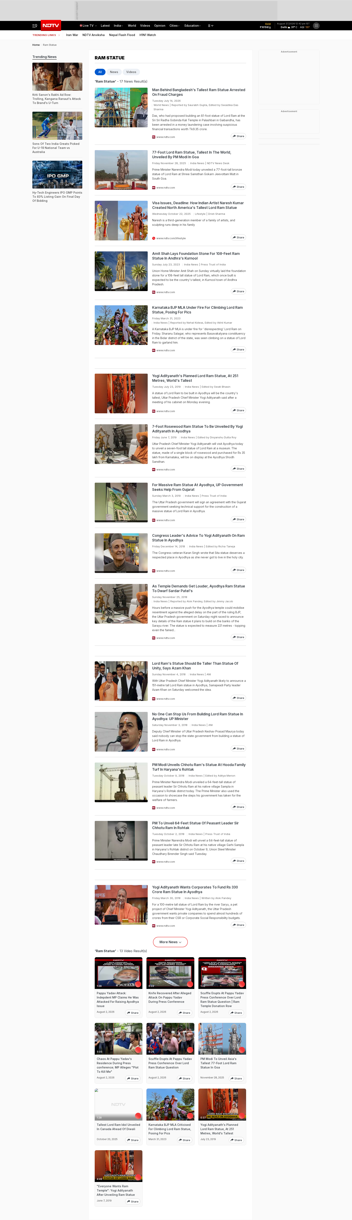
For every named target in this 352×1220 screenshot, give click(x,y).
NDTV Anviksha (93, 35)
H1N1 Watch (148, 35)
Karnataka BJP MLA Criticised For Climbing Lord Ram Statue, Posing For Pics (169, 1129)
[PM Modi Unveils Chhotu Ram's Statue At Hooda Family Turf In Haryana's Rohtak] (121, 786)
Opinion (159, 25)
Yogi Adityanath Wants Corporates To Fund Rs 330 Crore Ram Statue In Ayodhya (195, 889)
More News (169, 942)
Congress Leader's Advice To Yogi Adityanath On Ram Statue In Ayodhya (198, 538)
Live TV (88, 25)
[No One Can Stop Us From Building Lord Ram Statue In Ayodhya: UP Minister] (121, 732)
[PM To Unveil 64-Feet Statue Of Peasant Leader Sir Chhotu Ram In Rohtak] (121, 842)
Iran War (72, 35)
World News (161, 105)
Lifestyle (200, 213)
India (117, 25)
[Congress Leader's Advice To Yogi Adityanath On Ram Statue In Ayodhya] (121, 553)
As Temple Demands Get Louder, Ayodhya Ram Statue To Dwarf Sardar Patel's (198, 588)
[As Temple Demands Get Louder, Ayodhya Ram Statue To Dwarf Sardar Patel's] (121, 612)
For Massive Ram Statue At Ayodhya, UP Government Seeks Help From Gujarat (197, 487)
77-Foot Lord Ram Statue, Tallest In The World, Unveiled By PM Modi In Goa (191, 154)
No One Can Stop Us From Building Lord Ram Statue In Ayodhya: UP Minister (197, 716)
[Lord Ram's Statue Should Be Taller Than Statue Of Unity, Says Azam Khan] (121, 681)
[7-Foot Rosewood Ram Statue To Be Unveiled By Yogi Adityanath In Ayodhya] (121, 448)
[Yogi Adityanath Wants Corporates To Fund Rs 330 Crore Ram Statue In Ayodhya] (121, 906)
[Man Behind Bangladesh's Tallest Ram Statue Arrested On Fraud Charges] (121, 113)
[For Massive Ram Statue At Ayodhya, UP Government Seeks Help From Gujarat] (121, 502)
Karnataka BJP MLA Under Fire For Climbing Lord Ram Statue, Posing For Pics (197, 310)
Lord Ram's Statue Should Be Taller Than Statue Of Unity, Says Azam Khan (195, 665)
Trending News (44, 57)
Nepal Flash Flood (122, 35)
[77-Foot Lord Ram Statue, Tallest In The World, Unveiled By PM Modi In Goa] (121, 170)
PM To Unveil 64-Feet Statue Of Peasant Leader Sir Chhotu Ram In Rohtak (195, 825)
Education (192, 25)
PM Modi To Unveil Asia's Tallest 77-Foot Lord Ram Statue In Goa (218, 1063)
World (132, 25)
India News (197, 163)
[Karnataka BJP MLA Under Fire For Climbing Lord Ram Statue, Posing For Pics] (121, 328)
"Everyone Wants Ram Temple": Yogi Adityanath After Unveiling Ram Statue (116, 1190)
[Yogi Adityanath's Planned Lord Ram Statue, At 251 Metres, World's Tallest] (121, 393)
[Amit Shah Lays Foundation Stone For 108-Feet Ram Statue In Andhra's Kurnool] (121, 272)
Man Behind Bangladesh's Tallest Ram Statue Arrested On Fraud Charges (198, 92)
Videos (145, 25)
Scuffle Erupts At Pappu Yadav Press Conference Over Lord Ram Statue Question (170, 1063)
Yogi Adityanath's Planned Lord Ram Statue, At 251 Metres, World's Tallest (195, 378)
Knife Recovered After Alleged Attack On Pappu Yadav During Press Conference (169, 997)
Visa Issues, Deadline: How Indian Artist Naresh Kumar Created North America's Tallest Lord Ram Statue (198, 205)
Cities (173, 25)
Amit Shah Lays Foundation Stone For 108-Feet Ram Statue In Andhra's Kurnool (196, 256)
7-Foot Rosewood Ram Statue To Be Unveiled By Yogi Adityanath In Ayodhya (197, 428)
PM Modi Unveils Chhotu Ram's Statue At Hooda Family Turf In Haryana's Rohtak (199, 767)
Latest (105, 25)
